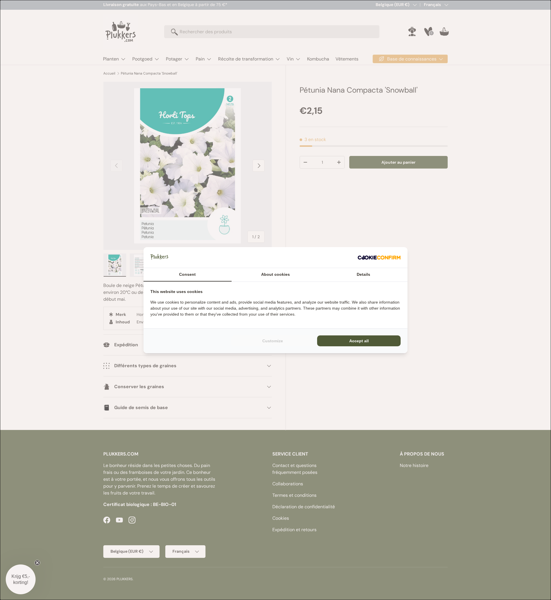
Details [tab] (363, 274)
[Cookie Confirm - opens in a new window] (379, 257)
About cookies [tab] (275, 274)
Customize (272, 341)
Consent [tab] (187, 274)
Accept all (359, 341)
